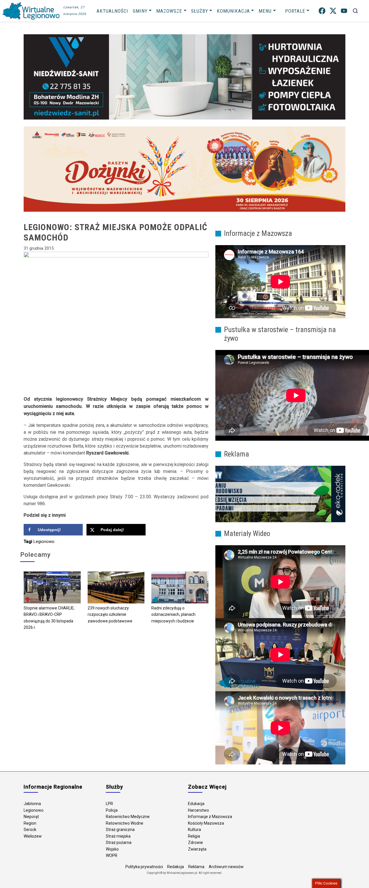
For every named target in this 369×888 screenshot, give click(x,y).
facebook (322, 10)
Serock (30, 829)
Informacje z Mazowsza (210, 816)
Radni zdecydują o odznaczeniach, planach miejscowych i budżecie (173, 614)
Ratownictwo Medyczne (128, 816)
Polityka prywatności (144, 866)
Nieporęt (31, 816)
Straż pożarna (118, 842)
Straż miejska (118, 836)
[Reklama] (280, 493)
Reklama (196, 866)
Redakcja (175, 866)
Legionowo (43, 541)
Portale (295, 11)
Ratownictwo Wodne (124, 823)
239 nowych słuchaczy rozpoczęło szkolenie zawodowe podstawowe (110, 614)
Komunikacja (233, 11)
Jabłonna (32, 803)
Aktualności (112, 11)
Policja (112, 810)
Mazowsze (169, 11)
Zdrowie (195, 842)
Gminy (140, 11)
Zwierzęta (197, 849)
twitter (333, 10)
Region (30, 823)
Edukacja (196, 803)
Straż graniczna (120, 829)
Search (355, 10)
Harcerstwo (198, 810)
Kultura (194, 829)
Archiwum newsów (226, 866)
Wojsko (112, 849)
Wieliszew (33, 836)
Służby (199, 11)
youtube (344, 10)
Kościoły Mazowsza (206, 823)
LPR (109, 803)
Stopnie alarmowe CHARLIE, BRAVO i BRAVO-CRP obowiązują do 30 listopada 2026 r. (49, 618)
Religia (194, 836)
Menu (265, 11)
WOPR (111, 855)
